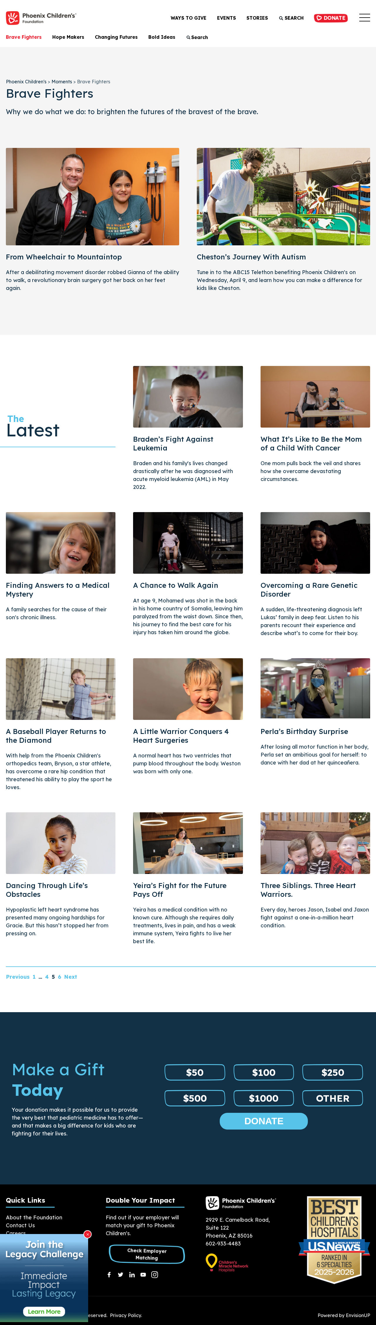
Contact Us (20, 1225)
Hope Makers (68, 37)
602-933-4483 (223, 1243)
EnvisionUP (358, 1315)
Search (293, 18)
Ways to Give (189, 18)
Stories (257, 18)
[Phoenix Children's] (41, 18)
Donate (333, 18)
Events (226, 18)
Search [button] (199, 37)
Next (70, 976)
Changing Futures (116, 37)
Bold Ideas (161, 37)
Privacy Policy (125, 1315)
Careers (16, 1233)
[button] (364, 18)
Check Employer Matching (147, 1254)
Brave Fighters (24, 37)
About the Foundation (34, 1217)
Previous (18, 976)
